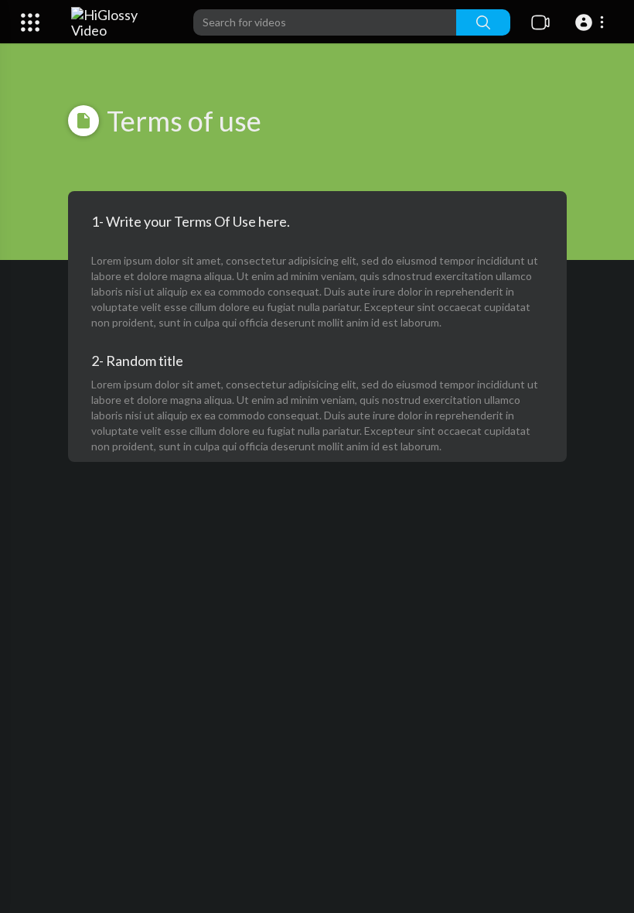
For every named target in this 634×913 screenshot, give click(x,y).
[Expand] (30, 22)
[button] (592, 22)
